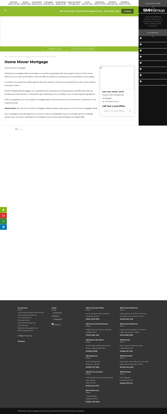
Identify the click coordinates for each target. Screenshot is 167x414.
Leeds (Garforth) (74, 2)
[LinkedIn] (142, 411)
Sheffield (112, 2)
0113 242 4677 (87, 4)
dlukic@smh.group (112, 101)
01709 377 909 (100, 4)
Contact (127, 11)
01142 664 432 (112, 4)
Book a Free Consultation (83, 49)
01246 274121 (37, 4)
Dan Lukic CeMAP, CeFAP (113, 92)
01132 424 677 (92, 386)
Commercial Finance (24, 317)
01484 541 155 (61, 4)
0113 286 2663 (74, 4)
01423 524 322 (48, 4)
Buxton (26, 2)
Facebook (57, 313)
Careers (21, 341)
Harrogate (49, 2)
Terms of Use (65, 411)
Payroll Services (23, 325)
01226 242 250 (14, 4)
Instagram (57, 319)
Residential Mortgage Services (89, 11)
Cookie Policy (55, 411)
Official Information (25, 411)
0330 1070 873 (92, 319)
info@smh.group (55, 49)
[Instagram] (147, 411)
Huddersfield (60, 2)
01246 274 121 (126, 383)
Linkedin (55, 316)
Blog (117, 11)
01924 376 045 (124, 4)
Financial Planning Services (26, 323)
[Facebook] (138, 411)
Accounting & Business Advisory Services (31, 312)
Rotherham (99, 2)
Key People (109, 11)
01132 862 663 (126, 335)
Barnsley (13, 2)
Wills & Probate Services (25, 330)
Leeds (87, 2)
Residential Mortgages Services (27, 328)
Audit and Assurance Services (27, 315)
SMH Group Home (67, 11)
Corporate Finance (24, 320)
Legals (35, 411)
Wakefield (125, 2)
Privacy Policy (44, 411)
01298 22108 (26, 4)
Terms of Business (77, 411)
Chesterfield (37, 2)
